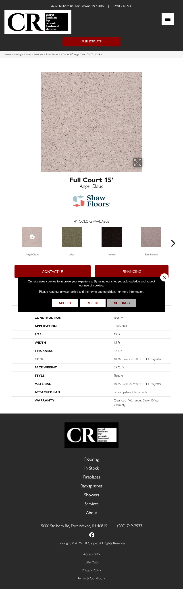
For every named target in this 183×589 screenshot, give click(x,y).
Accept (65, 303)
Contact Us (52, 271)
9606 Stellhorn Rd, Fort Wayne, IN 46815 (77, 6)
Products (38, 54)
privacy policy (69, 291)
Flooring (17, 54)
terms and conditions (102, 291)
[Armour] (111, 237)
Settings (122, 303)
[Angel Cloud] (32, 237)
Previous (10, 236)
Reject (93, 303)
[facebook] (92, 535)
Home (7, 54)
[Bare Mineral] (151, 237)
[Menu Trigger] (168, 19)
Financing (132, 271)
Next (173, 236)
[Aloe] (72, 237)
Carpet (27, 54)
